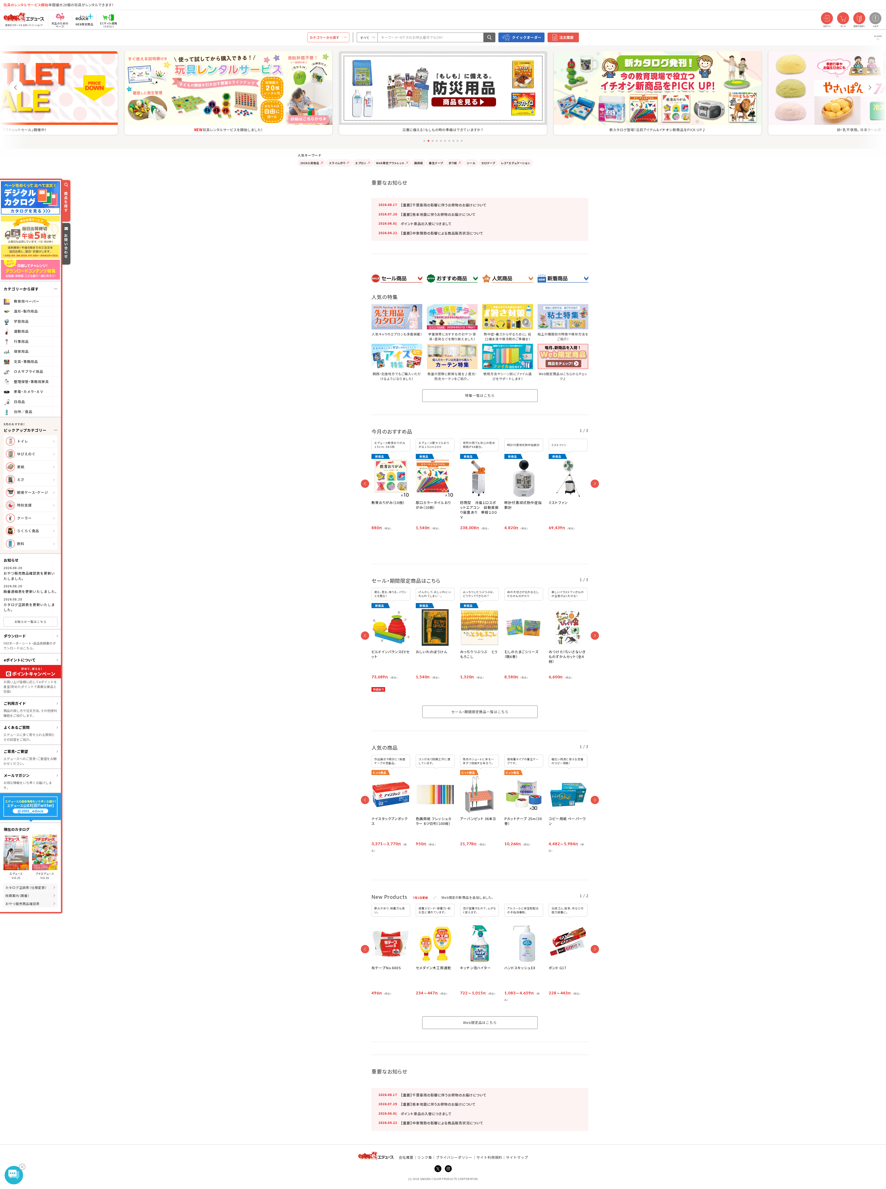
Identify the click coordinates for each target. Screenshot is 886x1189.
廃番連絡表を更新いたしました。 (30, 591)
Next (870, 87)
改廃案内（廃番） (17, 895)
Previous (16, 87)
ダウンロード (15, 636)
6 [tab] (445, 141)
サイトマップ (517, 1157)
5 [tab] (441, 141)
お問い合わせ (66, 246)
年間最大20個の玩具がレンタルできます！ (58, 4)
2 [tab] (428, 141)
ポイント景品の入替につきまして (426, 223)
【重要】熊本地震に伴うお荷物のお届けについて (438, 214)
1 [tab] (424, 141)
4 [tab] (437, 141)
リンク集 (424, 1157)
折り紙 (453, 163)
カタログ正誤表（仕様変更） (26, 887)
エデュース (15, 5)
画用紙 (418, 163)
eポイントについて (20, 660)
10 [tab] (462, 141)
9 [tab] (457, 141)
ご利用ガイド (15, 703)
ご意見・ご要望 (16, 751)
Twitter (437, 1168)
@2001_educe (30, 811)
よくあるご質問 (17, 727)
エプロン (361, 163)
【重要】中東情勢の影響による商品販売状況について (442, 233)
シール (471, 163)
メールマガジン (17, 775)
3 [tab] (433, 141)
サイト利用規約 (489, 1157)
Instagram (448, 1168)
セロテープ (488, 163)
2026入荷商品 (309, 163)
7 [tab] (449, 141)
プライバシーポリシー (454, 1157)
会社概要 (406, 1157)
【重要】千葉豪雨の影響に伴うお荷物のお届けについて (444, 204)
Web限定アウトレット (390, 163)
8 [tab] (453, 141)
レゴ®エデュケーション (515, 163)
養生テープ (436, 163)
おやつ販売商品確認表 (22, 903)
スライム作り (337, 163)
